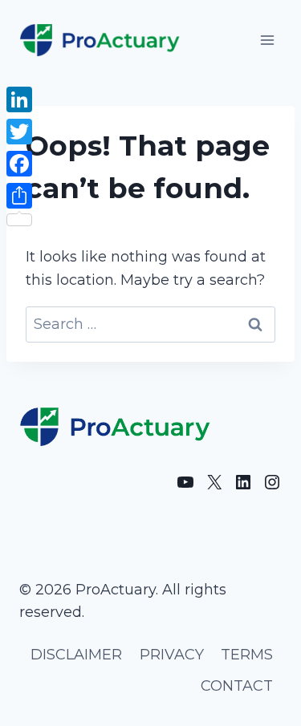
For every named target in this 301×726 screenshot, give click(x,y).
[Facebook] (19, 164)
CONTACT (237, 686)
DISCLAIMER (76, 654)
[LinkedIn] (19, 99)
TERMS (247, 654)
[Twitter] (19, 132)
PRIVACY (172, 654)
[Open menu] (267, 39)
